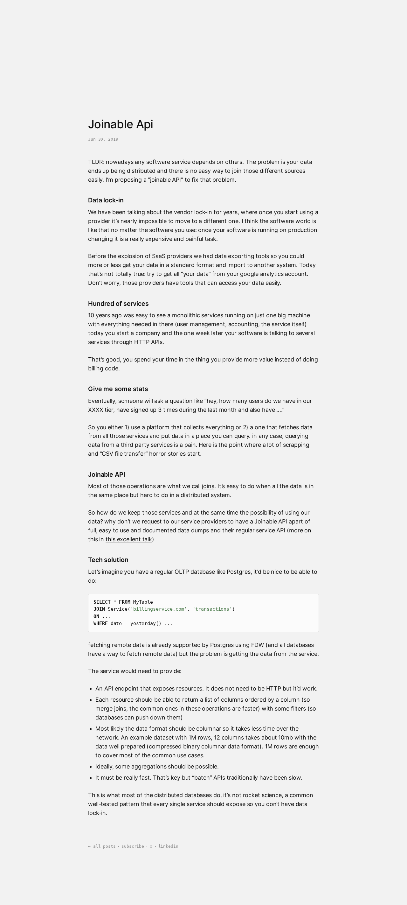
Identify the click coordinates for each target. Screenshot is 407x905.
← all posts (102, 846)
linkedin (168, 846)
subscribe (132, 846)
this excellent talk (129, 539)
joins (208, 486)
